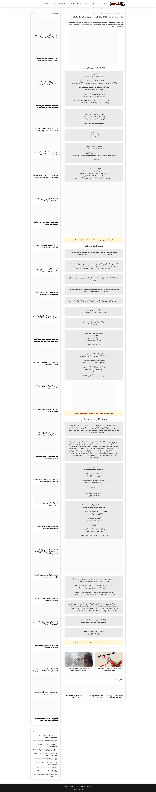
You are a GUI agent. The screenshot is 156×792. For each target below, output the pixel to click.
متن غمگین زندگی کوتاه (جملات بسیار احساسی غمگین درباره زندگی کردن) (47, 83)
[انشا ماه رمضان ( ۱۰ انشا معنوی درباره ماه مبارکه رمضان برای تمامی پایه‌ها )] (45, 259)
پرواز (89, 176)
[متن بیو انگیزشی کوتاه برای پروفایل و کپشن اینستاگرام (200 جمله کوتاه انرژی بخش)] (45, 166)
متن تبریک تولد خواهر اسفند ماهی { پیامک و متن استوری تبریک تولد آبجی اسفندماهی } (45, 340)
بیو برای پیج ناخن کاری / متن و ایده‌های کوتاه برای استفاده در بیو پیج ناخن (46, 59)
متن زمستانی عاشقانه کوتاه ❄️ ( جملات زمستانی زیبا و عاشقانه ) (46, 600)
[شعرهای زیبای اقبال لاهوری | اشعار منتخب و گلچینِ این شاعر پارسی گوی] (45, 612)
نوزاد (93, 89)
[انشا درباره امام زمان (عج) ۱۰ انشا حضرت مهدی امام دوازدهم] (45, 493)
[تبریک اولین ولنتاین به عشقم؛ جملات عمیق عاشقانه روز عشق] (45, 400)
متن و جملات (73, 789)
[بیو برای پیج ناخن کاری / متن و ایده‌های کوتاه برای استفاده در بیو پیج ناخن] (45, 49)
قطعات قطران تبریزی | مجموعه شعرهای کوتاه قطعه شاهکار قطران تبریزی (46, 719)
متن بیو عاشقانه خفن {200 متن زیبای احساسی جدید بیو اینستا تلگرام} (47, 293)
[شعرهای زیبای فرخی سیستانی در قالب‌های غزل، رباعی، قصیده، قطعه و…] (45, 565)
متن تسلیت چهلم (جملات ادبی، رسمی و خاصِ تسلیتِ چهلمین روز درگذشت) (46, 247)
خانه (92, 507)
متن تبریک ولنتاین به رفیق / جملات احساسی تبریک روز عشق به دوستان (48, 434)
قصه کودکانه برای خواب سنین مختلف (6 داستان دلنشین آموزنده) (46, 200)
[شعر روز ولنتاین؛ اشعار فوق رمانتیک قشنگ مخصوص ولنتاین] (45, 376)
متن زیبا (112, 13)
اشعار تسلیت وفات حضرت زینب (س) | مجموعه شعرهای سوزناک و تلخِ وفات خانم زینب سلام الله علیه (46, 552)
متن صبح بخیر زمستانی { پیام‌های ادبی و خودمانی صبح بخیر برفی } (46, 693)
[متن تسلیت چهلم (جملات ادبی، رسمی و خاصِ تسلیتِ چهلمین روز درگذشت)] (45, 236)
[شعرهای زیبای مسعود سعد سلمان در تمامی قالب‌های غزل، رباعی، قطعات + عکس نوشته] (45, 659)
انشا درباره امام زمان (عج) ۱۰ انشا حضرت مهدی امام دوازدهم (46, 504)
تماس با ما (79, 789)
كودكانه (91, 367)
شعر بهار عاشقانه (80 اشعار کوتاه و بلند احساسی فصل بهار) (90, 642)
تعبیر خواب (70, 4)
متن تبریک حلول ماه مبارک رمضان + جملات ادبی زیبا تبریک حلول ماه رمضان (45, 481)
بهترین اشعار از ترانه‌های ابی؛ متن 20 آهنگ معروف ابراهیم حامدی (46, 223)
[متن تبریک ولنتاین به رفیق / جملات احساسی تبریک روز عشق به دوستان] (45, 423)
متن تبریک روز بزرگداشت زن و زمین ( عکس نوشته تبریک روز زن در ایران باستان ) (45, 317)
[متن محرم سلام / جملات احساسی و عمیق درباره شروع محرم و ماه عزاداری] (45, 142)
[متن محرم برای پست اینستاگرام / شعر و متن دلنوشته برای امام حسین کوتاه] (45, 25)
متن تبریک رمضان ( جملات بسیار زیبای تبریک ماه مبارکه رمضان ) (47, 457)
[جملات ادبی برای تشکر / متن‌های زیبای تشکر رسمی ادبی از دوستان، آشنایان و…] (45, 95)
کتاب (86, 4)
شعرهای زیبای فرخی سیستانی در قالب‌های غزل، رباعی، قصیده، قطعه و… (46, 576)
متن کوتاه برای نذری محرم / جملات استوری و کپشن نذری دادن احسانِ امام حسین (45, 130)
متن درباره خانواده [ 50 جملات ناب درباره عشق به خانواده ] (94, 696)
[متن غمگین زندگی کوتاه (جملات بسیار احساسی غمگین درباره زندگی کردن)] (45, 72)
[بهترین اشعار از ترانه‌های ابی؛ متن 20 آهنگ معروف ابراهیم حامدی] (45, 212)
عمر (74, 606)
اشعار (105, 4)
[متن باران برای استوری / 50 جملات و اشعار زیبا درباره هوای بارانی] (114, 689)
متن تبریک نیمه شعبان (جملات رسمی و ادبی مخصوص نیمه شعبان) (47, 527)
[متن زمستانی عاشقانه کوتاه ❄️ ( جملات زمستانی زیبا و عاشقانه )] (45, 589)
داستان (92, 4)
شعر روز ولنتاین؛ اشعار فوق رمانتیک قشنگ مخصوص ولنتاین (46, 387)
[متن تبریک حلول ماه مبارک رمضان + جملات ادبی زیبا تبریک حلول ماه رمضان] (45, 470)
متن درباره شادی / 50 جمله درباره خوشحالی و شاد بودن (74, 696)
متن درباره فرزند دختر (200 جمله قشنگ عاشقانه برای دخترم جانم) (90, 240)
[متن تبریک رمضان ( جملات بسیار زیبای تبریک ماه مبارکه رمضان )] (45, 446)
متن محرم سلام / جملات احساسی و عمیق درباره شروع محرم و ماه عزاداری (46, 153)
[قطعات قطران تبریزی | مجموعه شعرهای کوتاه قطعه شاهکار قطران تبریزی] (45, 707)
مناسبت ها (79, 4)
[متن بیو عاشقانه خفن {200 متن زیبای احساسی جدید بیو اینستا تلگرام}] (45, 283)
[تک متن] (117, 4)
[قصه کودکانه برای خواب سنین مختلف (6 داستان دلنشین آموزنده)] (45, 189)
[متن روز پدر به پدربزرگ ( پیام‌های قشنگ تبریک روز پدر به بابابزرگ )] (45, 635)
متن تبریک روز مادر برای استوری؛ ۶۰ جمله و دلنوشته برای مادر (90, 413)
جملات (99, 4)
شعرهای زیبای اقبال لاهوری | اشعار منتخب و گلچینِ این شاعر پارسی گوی (45, 623)
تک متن (120, 13)
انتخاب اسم (45, 4)
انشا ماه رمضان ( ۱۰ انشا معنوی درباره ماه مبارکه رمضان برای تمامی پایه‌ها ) (46, 270)
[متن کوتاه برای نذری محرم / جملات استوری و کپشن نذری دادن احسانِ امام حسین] (45, 119)
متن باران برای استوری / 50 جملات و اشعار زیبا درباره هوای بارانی (114, 696)
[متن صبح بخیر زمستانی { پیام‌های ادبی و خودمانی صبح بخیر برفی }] (45, 682)
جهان (81, 289)
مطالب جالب (61, 4)
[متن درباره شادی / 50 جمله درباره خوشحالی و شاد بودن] (73, 689)
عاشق (83, 453)
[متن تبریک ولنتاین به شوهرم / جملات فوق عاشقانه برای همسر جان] (45, 353)
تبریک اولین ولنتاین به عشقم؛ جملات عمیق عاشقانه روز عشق (45, 410)
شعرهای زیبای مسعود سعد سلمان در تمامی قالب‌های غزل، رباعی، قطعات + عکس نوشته (45, 670)
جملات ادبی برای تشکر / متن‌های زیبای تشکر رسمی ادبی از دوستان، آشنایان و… (47, 106)
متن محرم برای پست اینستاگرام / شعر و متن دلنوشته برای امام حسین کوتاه (46, 36)
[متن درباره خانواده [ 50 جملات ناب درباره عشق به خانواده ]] (94, 689)
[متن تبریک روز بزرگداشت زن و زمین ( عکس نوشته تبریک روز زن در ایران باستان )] (45, 306)
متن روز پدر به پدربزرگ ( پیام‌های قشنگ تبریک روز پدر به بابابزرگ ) (46, 646)
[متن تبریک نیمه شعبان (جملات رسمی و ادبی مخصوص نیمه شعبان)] (45, 517)
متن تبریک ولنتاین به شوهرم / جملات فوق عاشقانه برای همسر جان (46, 364)
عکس (52, 4)
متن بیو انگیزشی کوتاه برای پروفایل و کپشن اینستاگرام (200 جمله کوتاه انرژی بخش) (45, 176)
